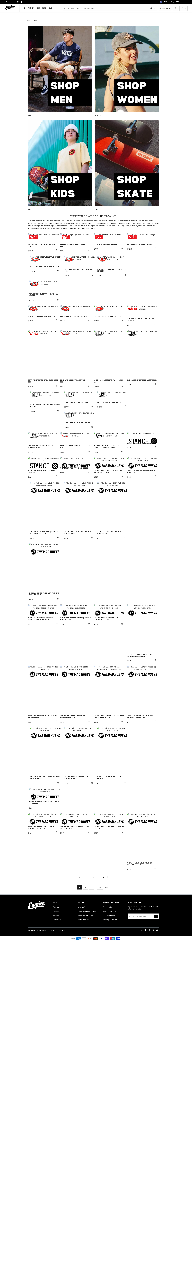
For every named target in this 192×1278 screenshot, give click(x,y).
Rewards (183, 2)
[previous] (129, 351)
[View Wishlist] (175, 8)
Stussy (122, 226)
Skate (44, 8)
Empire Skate (42, 930)
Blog (172, 2)
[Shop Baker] (99, 334)
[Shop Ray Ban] (34, 237)
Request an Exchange (85, 915)
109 (102, 877)
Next (107, 887)
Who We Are (82, 907)
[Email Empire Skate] (7, 2)
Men (24, 8)
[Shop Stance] (142, 441)
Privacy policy (61, 930)
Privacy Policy (108, 907)
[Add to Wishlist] (57, 250)
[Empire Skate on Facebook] (11, 2)
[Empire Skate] (10, 7)
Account (56, 907)
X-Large (128, 226)
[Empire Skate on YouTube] (21, 2)
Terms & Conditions (109, 911)
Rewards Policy (83, 919)
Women (31, 8)
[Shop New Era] (99, 436)
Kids (38, 8)
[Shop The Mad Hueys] (76, 466)
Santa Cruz (115, 226)
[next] (57, 235)
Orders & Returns (109, 915)
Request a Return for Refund (88, 911)
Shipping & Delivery (110, 919)
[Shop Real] (35, 259)
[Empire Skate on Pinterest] (18, 2)
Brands (51, 8)
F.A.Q (177, 2)
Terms (52, 930)
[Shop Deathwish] (132, 309)
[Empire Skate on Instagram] (14, 2)
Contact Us (57, 919)
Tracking (56, 915)
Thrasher (102, 226)
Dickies (108, 226)
